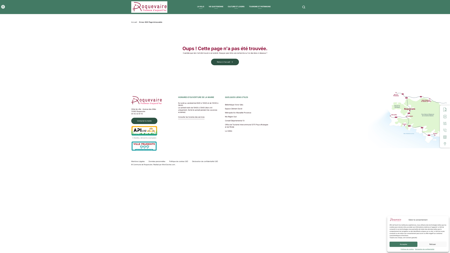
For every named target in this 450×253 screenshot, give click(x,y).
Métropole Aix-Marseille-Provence (238, 113)
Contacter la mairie (144, 121)
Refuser (432, 244)
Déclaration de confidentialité (424, 249)
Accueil (134, 22)
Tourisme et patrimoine (260, 6)
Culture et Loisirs (236, 6)
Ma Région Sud (230, 117)
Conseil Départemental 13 (234, 121)
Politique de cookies (407, 249)
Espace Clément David (233, 109)
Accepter (403, 244)
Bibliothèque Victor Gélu (234, 105)
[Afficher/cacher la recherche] (303, 7)
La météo (228, 131)
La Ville (200, 6)
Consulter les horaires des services (191, 117)
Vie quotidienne (216, 6)
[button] (3, 7)
